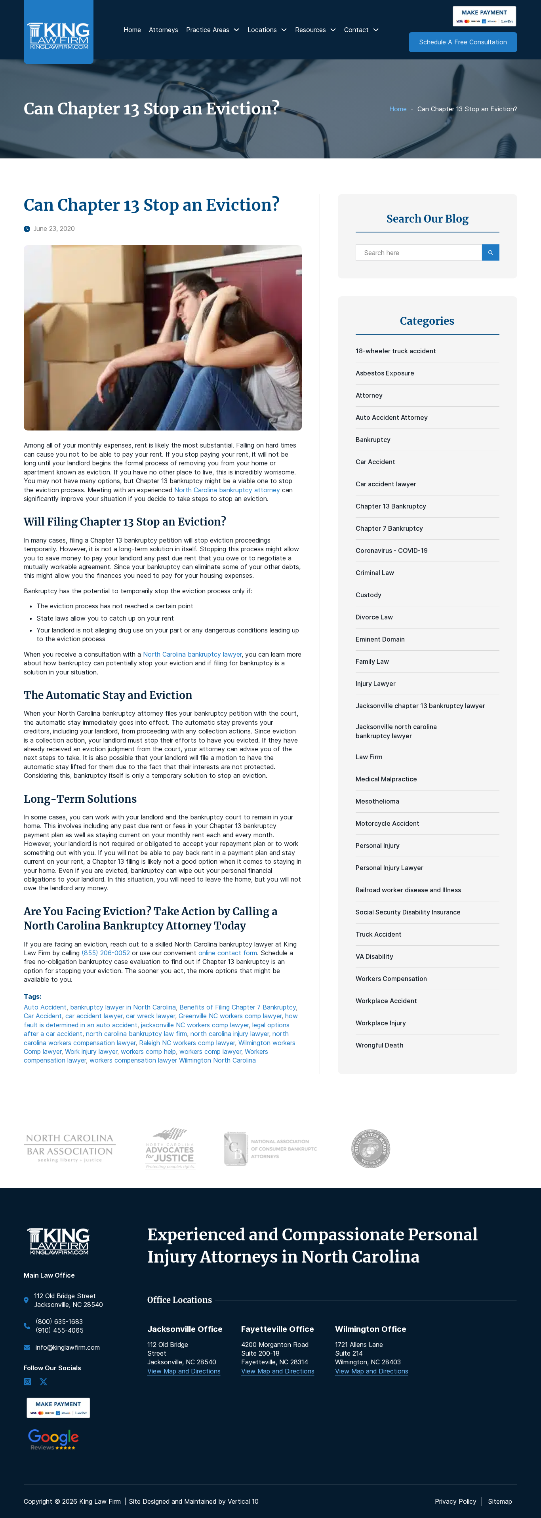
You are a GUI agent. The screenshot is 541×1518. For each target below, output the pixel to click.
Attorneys (163, 30)
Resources (310, 30)
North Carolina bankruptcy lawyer (192, 654)
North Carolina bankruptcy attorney (227, 490)
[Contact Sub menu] (376, 30)
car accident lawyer (93, 1016)
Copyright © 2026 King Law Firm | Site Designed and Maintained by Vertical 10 (141, 1501)
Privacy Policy (455, 1501)
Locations (262, 30)
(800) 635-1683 (59, 1322)
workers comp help (148, 1051)
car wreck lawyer (150, 1016)
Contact (356, 30)
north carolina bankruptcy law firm (136, 1034)
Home (132, 30)
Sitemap (500, 1501)
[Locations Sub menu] (284, 30)
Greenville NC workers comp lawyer (230, 1016)
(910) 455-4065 (60, 1330)
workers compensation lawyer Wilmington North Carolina (173, 1060)
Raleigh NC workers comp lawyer (187, 1043)
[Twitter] (43, 1382)
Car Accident (43, 1016)
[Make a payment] (484, 16)
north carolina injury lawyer (229, 1034)
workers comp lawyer (210, 1051)
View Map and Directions (184, 1371)
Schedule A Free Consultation (463, 42)
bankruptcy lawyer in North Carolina (123, 1007)
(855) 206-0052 (106, 953)
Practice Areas (207, 30)
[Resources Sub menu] (333, 30)
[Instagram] (27, 1382)
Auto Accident (45, 1007)
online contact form (227, 953)
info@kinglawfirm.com (68, 1347)
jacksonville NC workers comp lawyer (195, 1025)
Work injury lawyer (91, 1051)
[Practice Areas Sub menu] (236, 30)
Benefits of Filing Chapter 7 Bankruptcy (237, 1007)
